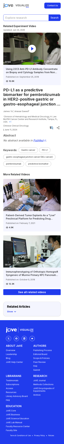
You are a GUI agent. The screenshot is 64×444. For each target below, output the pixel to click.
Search (55, 17)
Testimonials (12, 380)
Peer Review (39, 362)
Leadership (11, 354)
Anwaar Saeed (21, 111)
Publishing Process (42, 350)
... (58, 104)
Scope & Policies (41, 358)
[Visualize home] (22, 5)
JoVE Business (13, 414)
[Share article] (58, 127)
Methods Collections (43, 384)
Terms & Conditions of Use (20, 435)
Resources (11, 392)
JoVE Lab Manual (14, 422)
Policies (51, 435)
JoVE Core (11, 410)
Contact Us (52, 5)
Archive (37, 395)
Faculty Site (11, 430)
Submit (36, 370)
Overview (10, 350)
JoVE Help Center (14, 362)
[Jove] (8, 5)
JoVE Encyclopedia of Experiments (43, 389)
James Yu (8, 111)
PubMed (38, 140)
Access (9, 388)
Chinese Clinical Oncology (16, 125)
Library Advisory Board (17, 396)
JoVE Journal (39, 380)
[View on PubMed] (51, 127)
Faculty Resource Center (18, 426)
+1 (10, 122)
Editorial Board (40, 354)
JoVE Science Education (17, 418)
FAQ (35, 366)
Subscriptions (12, 384)
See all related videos (32, 292)
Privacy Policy (39, 435)
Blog (8, 358)
